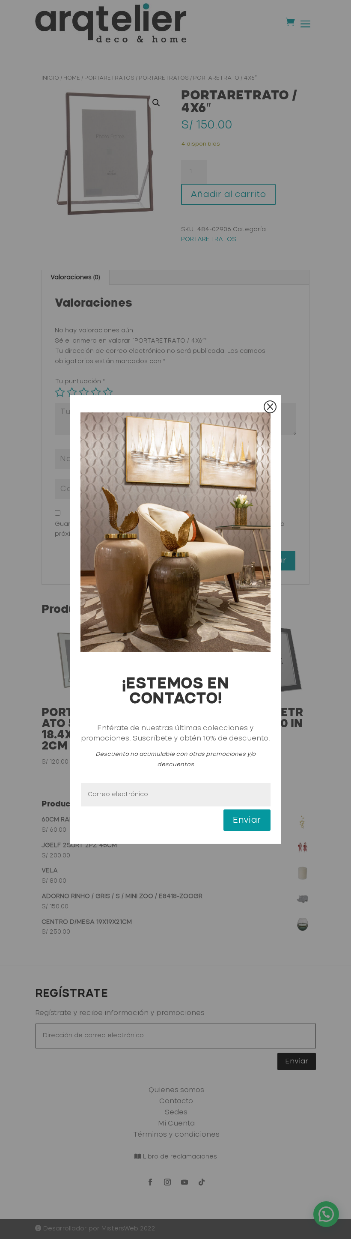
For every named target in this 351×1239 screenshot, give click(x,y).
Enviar (247, 820)
